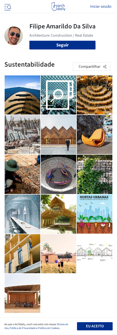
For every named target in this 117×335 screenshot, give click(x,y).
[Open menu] (7, 6)
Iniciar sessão (101, 6)
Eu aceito (95, 326)
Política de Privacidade (23, 328)
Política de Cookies (48, 328)
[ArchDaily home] (58, 6)
